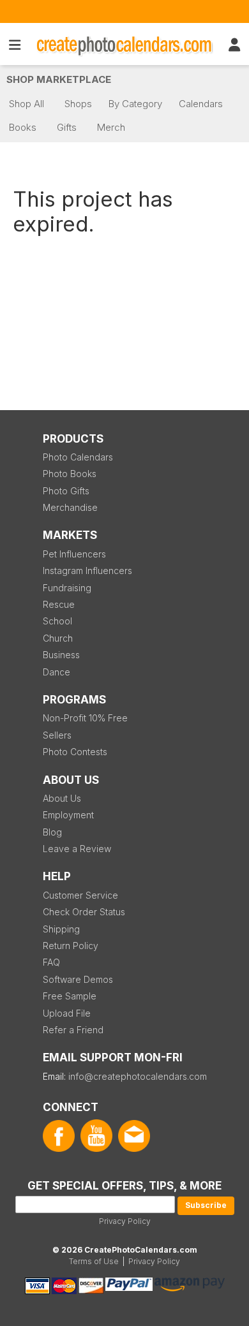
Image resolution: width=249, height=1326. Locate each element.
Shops (78, 104)
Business (61, 654)
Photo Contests (75, 751)
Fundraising (67, 587)
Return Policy (70, 945)
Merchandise (70, 507)
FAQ (51, 962)
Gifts (67, 127)
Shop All (26, 104)
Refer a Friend (73, 1029)
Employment (68, 814)
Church (58, 638)
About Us (62, 798)
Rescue (59, 604)
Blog (52, 832)
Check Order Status (84, 911)
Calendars (201, 104)
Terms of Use (94, 1261)
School (57, 620)
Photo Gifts (66, 490)
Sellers (57, 735)
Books (22, 127)
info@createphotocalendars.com (137, 1076)
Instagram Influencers (87, 570)
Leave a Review (77, 848)
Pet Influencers (74, 554)
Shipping (61, 929)
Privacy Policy (125, 1221)
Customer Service (80, 895)
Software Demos (78, 979)
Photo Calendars (78, 457)
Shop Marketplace (58, 79)
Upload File (67, 1013)
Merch (111, 127)
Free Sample (69, 996)
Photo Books (69, 473)
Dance (56, 672)
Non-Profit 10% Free (85, 717)
